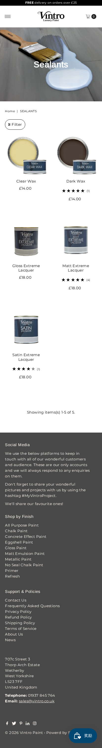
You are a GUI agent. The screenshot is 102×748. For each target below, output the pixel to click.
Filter (17, 124)
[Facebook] (7, 724)
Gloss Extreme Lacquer (26, 268)
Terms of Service (20, 628)
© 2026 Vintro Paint (24, 732)
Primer (11, 570)
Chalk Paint (16, 531)
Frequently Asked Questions (32, 605)
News (10, 640)
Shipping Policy (20, 622)
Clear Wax (26, 181)
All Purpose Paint (22, 525)
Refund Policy (18, 617)
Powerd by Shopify (64, 732)
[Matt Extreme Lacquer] (76, 240)
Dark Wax (75, 181)
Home (10, 111)
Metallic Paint (18, 559)
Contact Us (15, 600)
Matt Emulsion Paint (25, 553)
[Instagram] (34, 724)
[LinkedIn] (27, 724)
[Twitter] (14, 724)
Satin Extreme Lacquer (26, 357)
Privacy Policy (18, 611)
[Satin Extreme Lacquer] (26, 329)
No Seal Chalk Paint (24, 565)
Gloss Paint (15, 548)
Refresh (12, 576)
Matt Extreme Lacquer (75, 268)
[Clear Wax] (26, 156)
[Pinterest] (21, 724)
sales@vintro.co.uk (36, 701)
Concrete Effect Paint (25, 536)
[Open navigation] (8, 16)
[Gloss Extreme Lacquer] (26, 240)
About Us (14, 634)
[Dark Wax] (76, 156)
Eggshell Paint (19, 542)
